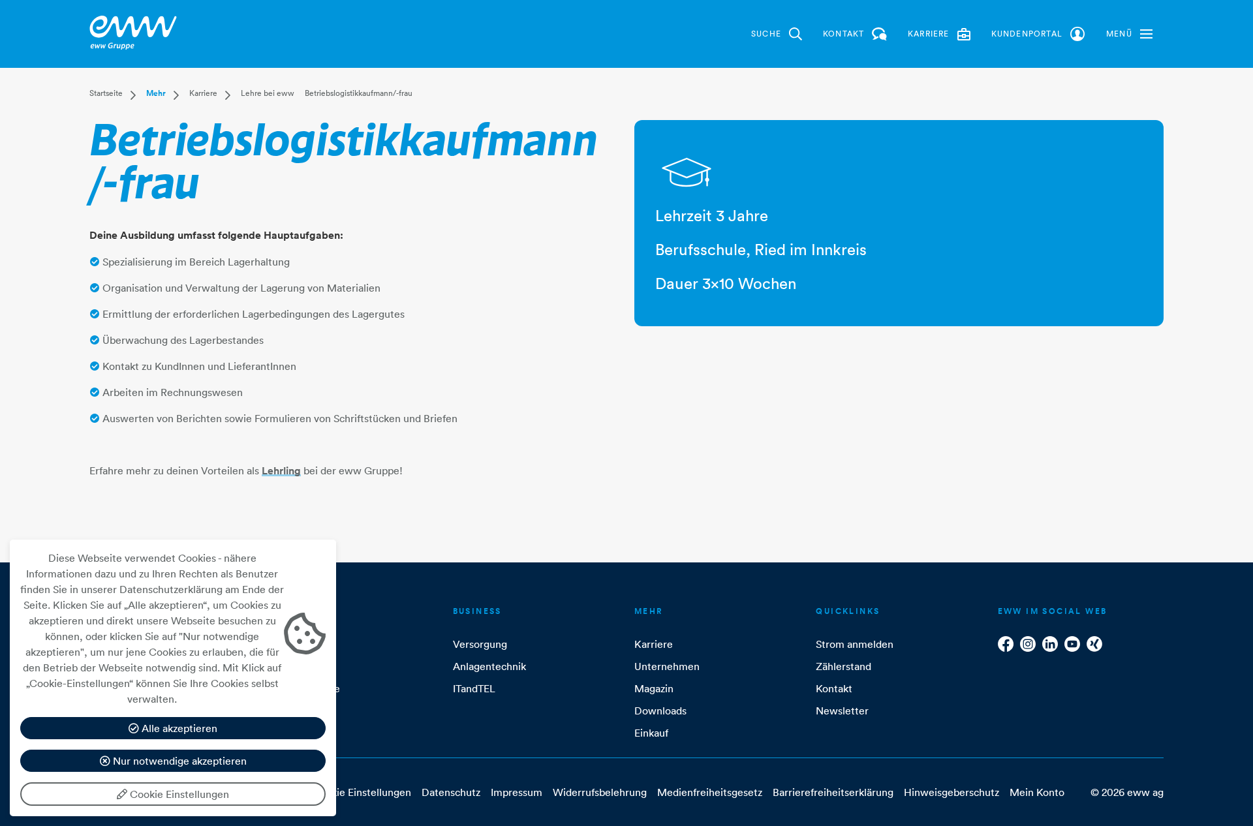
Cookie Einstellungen (178, 794)
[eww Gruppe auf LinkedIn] (1050, 644)
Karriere (203, 93)
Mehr (156, 93)
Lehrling (281, 471)
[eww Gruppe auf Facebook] (1005, 644)
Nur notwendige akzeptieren (178, 760)
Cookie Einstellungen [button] (361, 792)
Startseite (106, 93)
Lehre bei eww (267, 93)
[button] (1129, 34)
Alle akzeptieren (178, 728)
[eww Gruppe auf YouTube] (1072, 644)
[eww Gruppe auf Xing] (1094, 644)
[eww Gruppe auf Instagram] (1028, 644)
